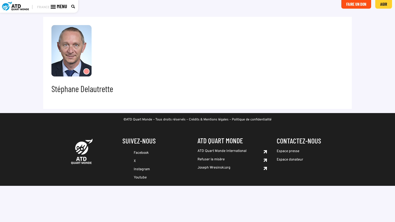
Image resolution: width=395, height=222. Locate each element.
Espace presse (288, 151)
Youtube (140, 177)
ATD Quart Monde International (222, 151)
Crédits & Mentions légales (209, 120)
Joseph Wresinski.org (214, 167)
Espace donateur (290, 159)
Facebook (141, 153)
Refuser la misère (211, 159)
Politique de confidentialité (252, 120)
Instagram (142, 169)
